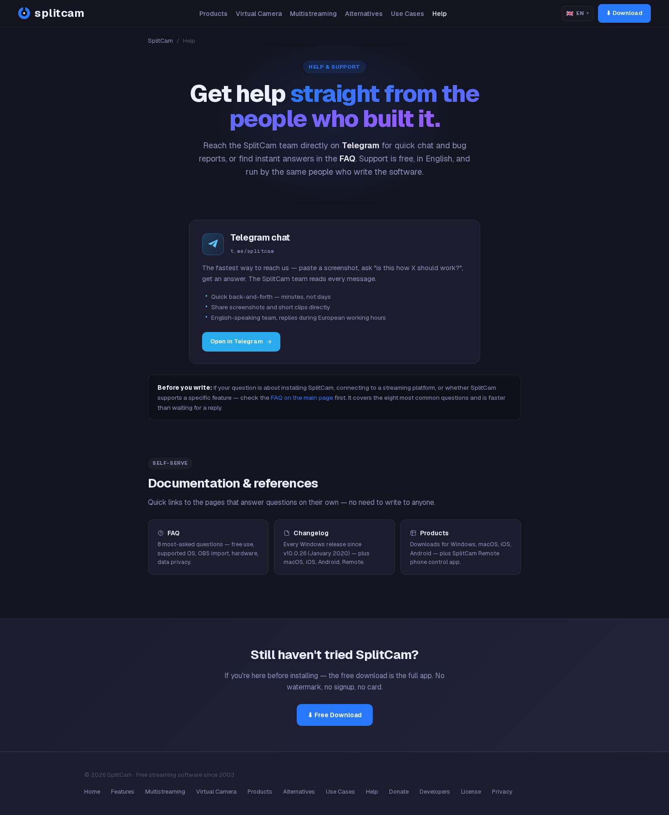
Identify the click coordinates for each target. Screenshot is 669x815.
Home (92, 791)
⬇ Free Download (335, 715)
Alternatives (364, 14)
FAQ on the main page (302, 397)
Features (122, 791)
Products (213, 14)
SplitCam (160, 41)
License (471, 791)
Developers (435, 791)
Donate (399, 791)
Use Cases (407, 14)
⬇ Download (624, 13)
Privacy (502, 791)
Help (439, 14)
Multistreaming (313, 14)
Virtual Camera (259, 14)
